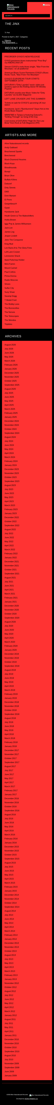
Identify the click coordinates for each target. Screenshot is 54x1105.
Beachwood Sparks (13, 151)
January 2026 (11, 369)
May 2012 (9, 1003)
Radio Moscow (11, 280)
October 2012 (11, 987)
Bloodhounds (10, 168)
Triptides (8, 324)
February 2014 (11, 935)
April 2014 (9, 927)
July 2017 (9, 770)
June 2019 (9, 678)
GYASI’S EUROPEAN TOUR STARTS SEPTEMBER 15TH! (22, 80)
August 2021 (10, 578)
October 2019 (11, 662)
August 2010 (10, 1055)
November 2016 (12, 802)
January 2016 (11, 843)
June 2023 (9, 493)
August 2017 (10, 766)
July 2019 (9, 674)
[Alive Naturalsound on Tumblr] (24, 1088)
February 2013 (11, 975)
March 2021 (10, 594)
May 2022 (9, 541)
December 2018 (12, 702)
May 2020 (9, 634)
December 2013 (12, 943)
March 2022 (10, 549)
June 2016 (9, 823)
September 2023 (12, 481)
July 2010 (9, 1059)
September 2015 (12, 859)
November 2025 (12, 377)
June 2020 (9, 630)
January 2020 (11, 650)
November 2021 (12, 566)
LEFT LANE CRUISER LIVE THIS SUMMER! (25, 99)
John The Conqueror (14, 240)
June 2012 (9, 999)
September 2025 (12, 385)
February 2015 (11, 887)
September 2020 (12, 618)
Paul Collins (10, 272)
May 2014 (9, 923)
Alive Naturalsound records (17, 143)
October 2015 (11, 855)
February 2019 (11, 694)
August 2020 (10, 622)
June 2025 (9, 397)
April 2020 (9, 638)
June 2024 (9, 445)
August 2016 (10, 815)
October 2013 (11, 951)
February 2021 (11, 598)
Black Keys (10, 163)
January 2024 (11, 465)
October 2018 (11, 710)
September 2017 (12, 762)
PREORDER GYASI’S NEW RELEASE (22, 57)
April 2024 (9, 453)
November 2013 (12, 947)
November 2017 (12, 754)
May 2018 (9, 730)
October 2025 (11, 381)
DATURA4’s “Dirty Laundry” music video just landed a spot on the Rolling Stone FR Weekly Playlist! (25, 87)
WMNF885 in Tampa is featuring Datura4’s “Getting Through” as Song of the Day (23, 116)
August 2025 (10, 389)
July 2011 (9, 1023)
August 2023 (10, 485)
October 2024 (11, 429)
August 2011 (10, 1019)
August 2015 (10, 863)
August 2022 (10, 529)
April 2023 (9, 501)
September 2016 (12, 810)
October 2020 (11, 614)
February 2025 (11, 413)
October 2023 (11, 477)
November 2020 (12, 610)
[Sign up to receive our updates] (9, 1088)
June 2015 (9, 871)
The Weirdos (10, 320)
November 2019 (12, 658)
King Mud (9, 244)
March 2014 (10, 931)
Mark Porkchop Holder (14, 260)
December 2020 (12, 606)
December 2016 (12, 798)
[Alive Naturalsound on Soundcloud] (40, 1088)
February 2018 (11, 742)
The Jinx (12, 23)
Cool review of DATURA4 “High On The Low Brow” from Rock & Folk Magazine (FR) (24, 122)
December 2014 (12, 895)
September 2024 (12, 433)
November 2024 (12, 425)
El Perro (8, 200)
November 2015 (12, 851)
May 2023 (9, 497)
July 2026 (9, 349)
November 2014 (12, 899)
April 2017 (9, 782)
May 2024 (9, 449)
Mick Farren (10, 264)
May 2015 (9, 875)
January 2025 (11, 417)
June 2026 (9, 353)
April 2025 (9, 405)
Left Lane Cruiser (12, 252)
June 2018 (9, 726)
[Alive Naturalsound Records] (14, 9)
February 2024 (11, 461)
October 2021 (11, 570)
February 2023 (11, 509)
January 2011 (11, 1035)
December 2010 (12, 1039)
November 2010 (12, 1043)
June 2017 (9, 774)
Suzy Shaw (10, 292)
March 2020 (10, 642)
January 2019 (11, 698)
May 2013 (9, 963)
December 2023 (12, 469)
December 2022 (12, 517)
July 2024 (9, 441)
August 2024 (10, 437)
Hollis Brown (10, 220)
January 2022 (11, 558)
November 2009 (12, 1063)
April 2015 (9, 879)
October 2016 (11, 806)
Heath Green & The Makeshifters (19, 216)
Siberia (6, 41)
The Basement (10, 43)
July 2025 (9, 393)
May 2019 (9, 682)
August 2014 (10, 911)
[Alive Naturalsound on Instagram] (14, 1088)
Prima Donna (10, 276)
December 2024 (12, 421)
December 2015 (12, 847)
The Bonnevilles (12, 308)
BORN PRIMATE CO (31, 1098)
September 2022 (12, 525)
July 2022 (9, 533)
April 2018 (9, 734)
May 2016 (9, 827)
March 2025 (10, 409)
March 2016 (10, 835)
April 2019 (9, 686)
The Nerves (10, 312)
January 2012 (11, 1015)
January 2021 (11, 602)
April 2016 (9, 831)
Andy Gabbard (11, 147)
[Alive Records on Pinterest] (29, 1088)
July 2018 (9, 722)
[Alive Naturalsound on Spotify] (45, 1088)
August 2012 (10, 991)
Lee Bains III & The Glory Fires (18, 248)
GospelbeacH (11, 204)
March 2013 (10, 971)
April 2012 (9, 1007)
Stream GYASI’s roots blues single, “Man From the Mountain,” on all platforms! (27, 68)
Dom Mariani (10, 196)
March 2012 (10, 1011)
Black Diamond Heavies (15, 159)
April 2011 (9, 1031)
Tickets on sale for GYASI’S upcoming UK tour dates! (25, 104)
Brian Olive (9, 176)
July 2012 (9, 995)
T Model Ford (10, 300)
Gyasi (7, 208)
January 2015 (11, 891)
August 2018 (10, 718)
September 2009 (12, 1067)
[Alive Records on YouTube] (35, 1088)
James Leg (9, 232)
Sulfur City (9, 288)
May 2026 (9, 357)
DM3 (7, 192)
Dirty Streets (10, 188)
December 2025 (12, 373)
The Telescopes (12, 316)
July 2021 (9, 582)
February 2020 (11, 646)
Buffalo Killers (11, 180)
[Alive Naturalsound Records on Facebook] (19, 1088)
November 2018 (12, 706)
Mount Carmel (11, 268)
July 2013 (9, 959)
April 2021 (9, 590)
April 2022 (9, 545)
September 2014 (12, 907)
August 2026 (10, 345)
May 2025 (9, 401)
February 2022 (11, 553)
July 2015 (9, 867)
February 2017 (11, 790)
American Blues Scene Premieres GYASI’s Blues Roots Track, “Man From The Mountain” (26, 74)
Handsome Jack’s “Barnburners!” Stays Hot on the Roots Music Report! (27, 110)
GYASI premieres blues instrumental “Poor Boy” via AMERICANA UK (26, 62)
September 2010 (12, 1051)
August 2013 (10, 955)
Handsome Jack (12, 212)
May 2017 (9, 778)
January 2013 (11, 979)
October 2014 (11, 903)
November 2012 (12, 983)
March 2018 (10, 738)
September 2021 (12, 574)
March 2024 (10, 457)
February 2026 (11, 365)
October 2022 (11, 521)
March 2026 (10, 361)
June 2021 (9, 586)
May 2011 (9, 1027)
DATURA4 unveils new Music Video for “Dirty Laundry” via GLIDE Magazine (25, 94)
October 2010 (11, 1047)
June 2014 (9, 919)
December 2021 (12, 562)
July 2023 (9, 489)
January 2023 (11, 513)
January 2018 (11, 746)
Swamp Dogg (11, 296)
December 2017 (12, 750)
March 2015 (10, 883)
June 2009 (9, 1071)
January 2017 (11, 794)
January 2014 (11, 939)
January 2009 (11, 1076)
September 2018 (12, 714)
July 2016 (9, 819)
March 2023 (10, 505)
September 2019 (12, 666)
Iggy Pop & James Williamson (18, 224)
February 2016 (11, 839)
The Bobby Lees (12, 304)
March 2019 (10, 690)
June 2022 (9, 537)
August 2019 (10, 670)
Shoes (7, 284)
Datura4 (8, 184)
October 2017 (11, 758)
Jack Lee (9, 228)
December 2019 (12, 654)
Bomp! (7, 172)
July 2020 (9, 626)
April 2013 (9, 967)
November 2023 (12, 473)
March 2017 (10, 786)
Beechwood (10, 155)
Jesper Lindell (11, 236)
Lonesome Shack (12, 256)
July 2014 (9, 915)
